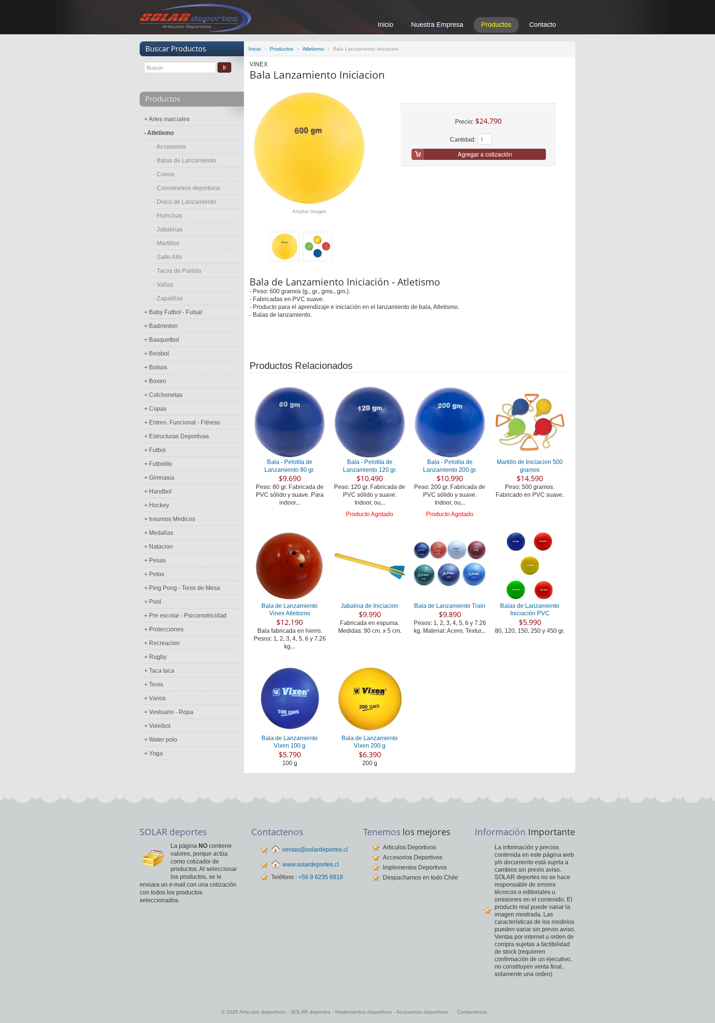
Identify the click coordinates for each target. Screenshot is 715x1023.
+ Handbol (158, 491)
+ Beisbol (156, 353)
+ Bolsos (155, 367)
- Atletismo (159, 133)
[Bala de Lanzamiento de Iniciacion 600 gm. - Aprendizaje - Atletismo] (284, 246)
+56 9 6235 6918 (320, 877)
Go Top (701, 1007)
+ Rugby (155, 657)
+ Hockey (156, 505)
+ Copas (155, 408)
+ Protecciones (164, 629)
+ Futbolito (158, 464)
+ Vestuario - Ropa (168, 712)
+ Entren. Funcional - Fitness (182, 422)
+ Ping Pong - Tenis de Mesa (182, 588)
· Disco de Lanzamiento (184, 202)
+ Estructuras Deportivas (176, 436)
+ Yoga (153, 753)
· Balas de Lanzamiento (184, 160)
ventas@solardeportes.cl (315, 849)
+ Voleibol (157, 726)
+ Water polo (160, 739)
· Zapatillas (168, 298)
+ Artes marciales (167, 119)
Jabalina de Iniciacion (369, 606)
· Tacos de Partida (177, 271)
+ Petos (154, 574)
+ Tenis (153, 684)
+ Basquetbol (161, 340)
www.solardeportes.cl (310, 864)
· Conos (163, 174)
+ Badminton (161, 326)
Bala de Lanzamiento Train (449, 606)
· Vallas (163, 284)
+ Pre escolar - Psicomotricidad (185, 615)
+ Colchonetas (163, 395)
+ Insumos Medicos (169, 519)
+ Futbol (155, 450)
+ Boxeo (155, 381)
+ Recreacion (161, 643)
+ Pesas (155, 560)
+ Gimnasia (159, 477)
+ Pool (152, 602)
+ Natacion (158, 546)
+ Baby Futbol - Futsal (173, 312)
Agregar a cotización (485, 154)
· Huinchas (167, 215)
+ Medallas (158, 533)
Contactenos (472, 1012)
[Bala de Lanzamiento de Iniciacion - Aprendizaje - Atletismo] (317, 246)
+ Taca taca (159, 670)
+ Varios (155, 698)
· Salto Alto (167, 257)
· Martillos (166, 243)
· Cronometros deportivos (186, 188)
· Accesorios (169, 146)
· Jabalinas (167, 229)
